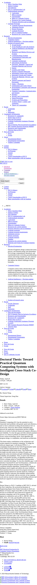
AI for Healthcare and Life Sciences (23, 47)
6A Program (11, 151)
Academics (7, 2)
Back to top (3, 546)
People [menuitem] (6, 302)
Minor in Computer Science (20, 18)
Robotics (14, 94)
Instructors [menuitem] (11, 309)
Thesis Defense (15, 407)
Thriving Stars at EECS (15, 130)
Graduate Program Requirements (22, 25)
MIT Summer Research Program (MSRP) (21, 126)
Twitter (6, 570)
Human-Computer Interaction (21, 71)
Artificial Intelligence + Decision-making (20, 41)
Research (7, 36)
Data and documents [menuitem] (14, 312)
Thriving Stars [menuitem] (12, 326)
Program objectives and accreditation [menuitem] (19, 228)
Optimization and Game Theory (22, 86)
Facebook (7, 568)
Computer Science (13, 39)
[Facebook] (4, 389)
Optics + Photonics (18, 84)
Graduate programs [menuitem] (14, 230)
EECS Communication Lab (16, 9)
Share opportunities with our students (19, 158)
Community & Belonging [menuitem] (12, 311)
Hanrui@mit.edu (14, 542)
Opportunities (16, 16)
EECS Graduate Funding (20, 32)
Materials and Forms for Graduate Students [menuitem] (21, 243)
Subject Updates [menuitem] (13, 212)
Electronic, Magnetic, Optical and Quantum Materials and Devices (22, 65)
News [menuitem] (10, 330)
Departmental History (14, 139)
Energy (14, 68)
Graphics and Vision (18, 70)
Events (10, 135)
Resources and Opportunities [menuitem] (17, 316)
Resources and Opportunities (17, 128)
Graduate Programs (14, 24)
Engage (6, 147)
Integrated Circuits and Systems (21, 75)
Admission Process (18, 27)
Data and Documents (14, 119)
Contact (6, 146)
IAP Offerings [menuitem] (12, 214)
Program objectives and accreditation (23, 22)
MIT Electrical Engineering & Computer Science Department (9, 550)
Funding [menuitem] (10, 239)
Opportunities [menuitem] (12, 223)
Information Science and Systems (22, 73)
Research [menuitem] (7, 244)
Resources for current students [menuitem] (17, 227)
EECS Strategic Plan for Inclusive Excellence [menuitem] (22, 314)
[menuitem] (22, 246)
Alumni (10, 153)
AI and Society (16, 45)
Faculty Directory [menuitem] (13, 303)
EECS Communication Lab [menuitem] (16, 216)
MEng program (16, 15)
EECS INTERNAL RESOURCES (15, 560)
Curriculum (15, 13)
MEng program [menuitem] (12, 221)
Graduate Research (18, 31)
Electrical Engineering (15, 38)
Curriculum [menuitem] (11, 220)
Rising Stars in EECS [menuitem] (14, 319)
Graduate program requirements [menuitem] (18, 232)
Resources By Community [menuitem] (16, 318)
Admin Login (8, 561)
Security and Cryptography (20, 96)
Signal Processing (17, 98)
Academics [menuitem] (7, 209)
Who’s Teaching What (15, 4)
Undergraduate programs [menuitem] (15, 218)
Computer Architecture (19, 61)
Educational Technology (19, 63)
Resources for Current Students (21, 20)
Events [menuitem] (10, 332)
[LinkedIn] (17, 389)
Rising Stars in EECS (14, 117)
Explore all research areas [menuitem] (16, 300)
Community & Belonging (12, 114)
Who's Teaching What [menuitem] (15, 211)
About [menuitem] (6, 334)
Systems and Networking (20, 100)
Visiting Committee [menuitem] (14, 339)
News (10, 133)
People (6, 107)
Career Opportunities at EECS (17, 156)
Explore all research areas (16, 43)
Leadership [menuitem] (11, 305)
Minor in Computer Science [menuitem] (16, 225)
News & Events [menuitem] (9, 328)
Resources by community (16, 116)
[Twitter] (11, 389)
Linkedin (7, 567)
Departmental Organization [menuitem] (16, 337)
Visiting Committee (14, 142)
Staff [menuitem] (9, 307)
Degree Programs (17, 29)
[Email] (23, 389)
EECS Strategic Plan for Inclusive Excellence (22, 125)
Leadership (11, 109)
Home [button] (6, 342)
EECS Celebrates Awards (12, 354)
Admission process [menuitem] (14, 234)
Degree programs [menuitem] (13, 235)
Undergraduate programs (15, 11)
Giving (10, 154)
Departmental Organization (16, 140)
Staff (9, 110)
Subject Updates (13, 6)
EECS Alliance (12, 149)
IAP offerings (12, 8)
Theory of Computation (19, 105)
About (6, 137)
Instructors (11, 112)
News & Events (9, 132)
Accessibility (8, 563)
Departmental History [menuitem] (14, 335)
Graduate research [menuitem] (13, 237)
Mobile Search (5, 181)
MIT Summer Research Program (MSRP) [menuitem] (21, 325)
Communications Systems (20, 55)
